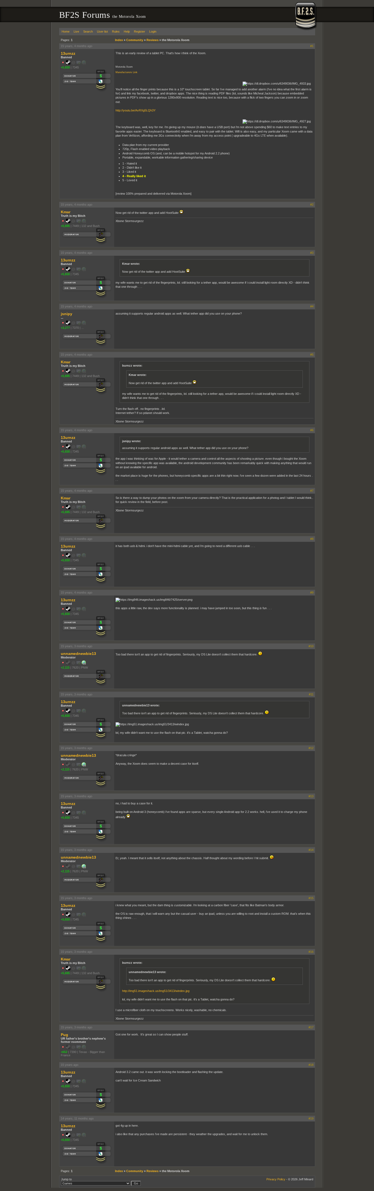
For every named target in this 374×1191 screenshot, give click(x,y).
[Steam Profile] (68, 63)
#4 (311, 306)
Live (76, 31)
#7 (311, 490)
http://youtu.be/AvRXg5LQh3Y (136, 110)
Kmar (65, 212)
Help (127, 31)
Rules (116, 31)
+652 (64, 1052)
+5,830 (65, 67)
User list (102, 31)
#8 (311, 538)
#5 (311, 354)
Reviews (152, 40)
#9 (311, 592)
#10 (311, 646)
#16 (311, 951)
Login (152, 31)
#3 (311, 252)
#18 (311, 1064)
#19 (311, 1118)
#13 (311, 796)
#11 (311, 694)
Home (66, 31)
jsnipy (66, 314)
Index (119, 40)
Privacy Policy (275, 1179)
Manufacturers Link (126, 72)
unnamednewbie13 (78, 653)
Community (134, 40)
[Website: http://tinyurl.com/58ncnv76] (84, 663)
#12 (311, 748)
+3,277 (65, 327)
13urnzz (68, 53)
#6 (311, 430)
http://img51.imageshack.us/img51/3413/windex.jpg (155, 990)
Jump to (66, 1179)
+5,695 (65, 226)
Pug (64, 1034)
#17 (311, 1027)
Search (88, 31)
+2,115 (65, 667)
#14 (311, 849)
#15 (311, 898)
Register (139, 31)
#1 (311, 46)
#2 (311, 204)
